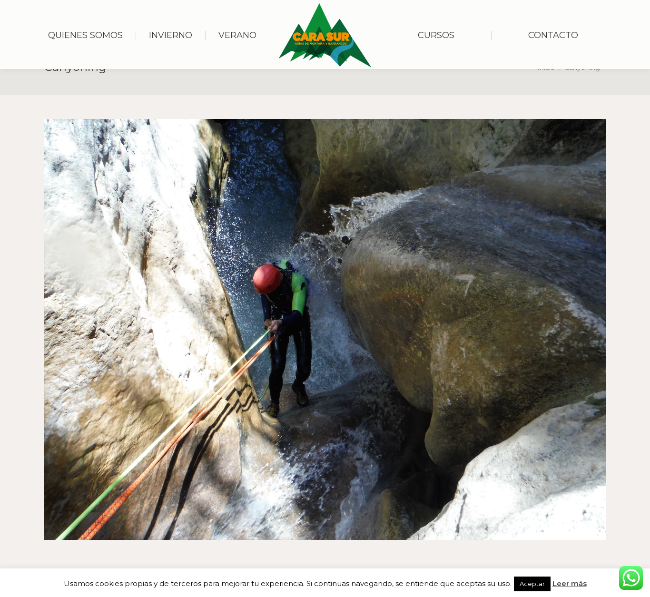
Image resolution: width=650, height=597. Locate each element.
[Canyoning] (325, 329)
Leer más (569, 583)
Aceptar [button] (532, 583)
